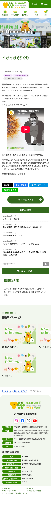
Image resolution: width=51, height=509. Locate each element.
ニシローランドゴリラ (12, 78)
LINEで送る (11, 190)
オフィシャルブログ (20, 391)
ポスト (8, 185)
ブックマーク (39, 185)
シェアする (22, 185)
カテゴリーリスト (25, 270)
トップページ (6, 391)
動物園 (7, 75)
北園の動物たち (20, 75)
